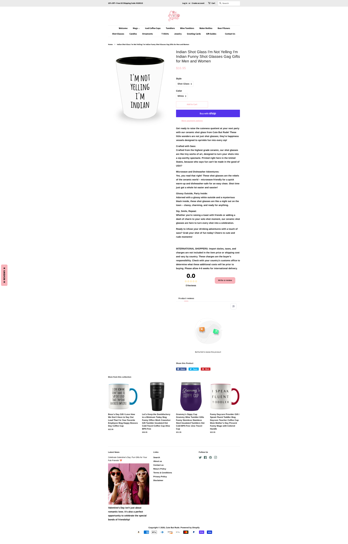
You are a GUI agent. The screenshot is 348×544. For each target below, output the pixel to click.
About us (157, 461)
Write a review (225, 280)
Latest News (113, 452)
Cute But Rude (172, 527)
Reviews (4, 275)
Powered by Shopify (190, 527)
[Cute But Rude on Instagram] (215, 458)
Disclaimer (158, 480)
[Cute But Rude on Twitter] (200, 458)
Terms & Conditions (162, 473)
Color (179, 91)
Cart (213, 3)
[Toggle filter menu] (233, 306)
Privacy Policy (160, 476)
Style (178, 78)
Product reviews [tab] (186, 298)
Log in (184, 3)
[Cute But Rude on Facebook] (205, 458)
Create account (198, 3)
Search (156, 457)
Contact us (158, 465)
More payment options (192, 120)
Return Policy (159, 469)
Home (110, 44)
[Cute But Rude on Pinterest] (210, 458)
